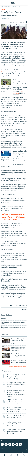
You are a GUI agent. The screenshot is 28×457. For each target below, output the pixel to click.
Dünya (3, 9)
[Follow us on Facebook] (2, 444)
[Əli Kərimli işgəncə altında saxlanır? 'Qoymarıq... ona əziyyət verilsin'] (6, 348)
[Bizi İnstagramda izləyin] (10, 455)
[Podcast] (20, 444)
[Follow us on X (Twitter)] (9, 444)
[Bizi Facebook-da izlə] (4, 455)
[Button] (12, 22)
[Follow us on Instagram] (6, 444)
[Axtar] (24, 455)
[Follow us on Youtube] (13, 444)
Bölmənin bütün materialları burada (17, 366)
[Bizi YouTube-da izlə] (17, 455)
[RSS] (16, 444)
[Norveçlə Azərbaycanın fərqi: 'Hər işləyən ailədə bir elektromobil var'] (6, 355)
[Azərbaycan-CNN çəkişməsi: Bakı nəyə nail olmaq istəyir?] (6, 362)
